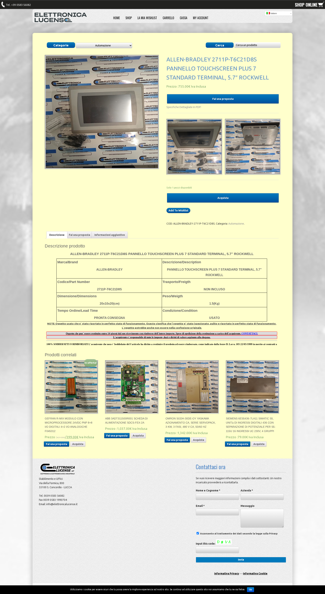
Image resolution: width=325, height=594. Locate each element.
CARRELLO (168, 18)
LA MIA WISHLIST (147, 18)
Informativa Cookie (255, 573)
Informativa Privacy (226, 573)
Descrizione (57, 234)
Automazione (236, 223)
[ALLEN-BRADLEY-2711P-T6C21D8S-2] (193, 147)
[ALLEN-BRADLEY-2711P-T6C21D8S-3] (252, 147)
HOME (116, 18)
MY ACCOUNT (200, 18)
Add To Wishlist (178, 210)
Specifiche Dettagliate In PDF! (183, 107)
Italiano (273, 13)
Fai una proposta (223, 98)
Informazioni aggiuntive (109, 234)
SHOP (128, 18)
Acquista (223, 197)
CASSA (183, 18)
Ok (250, 589)
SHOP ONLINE (306, 5)
